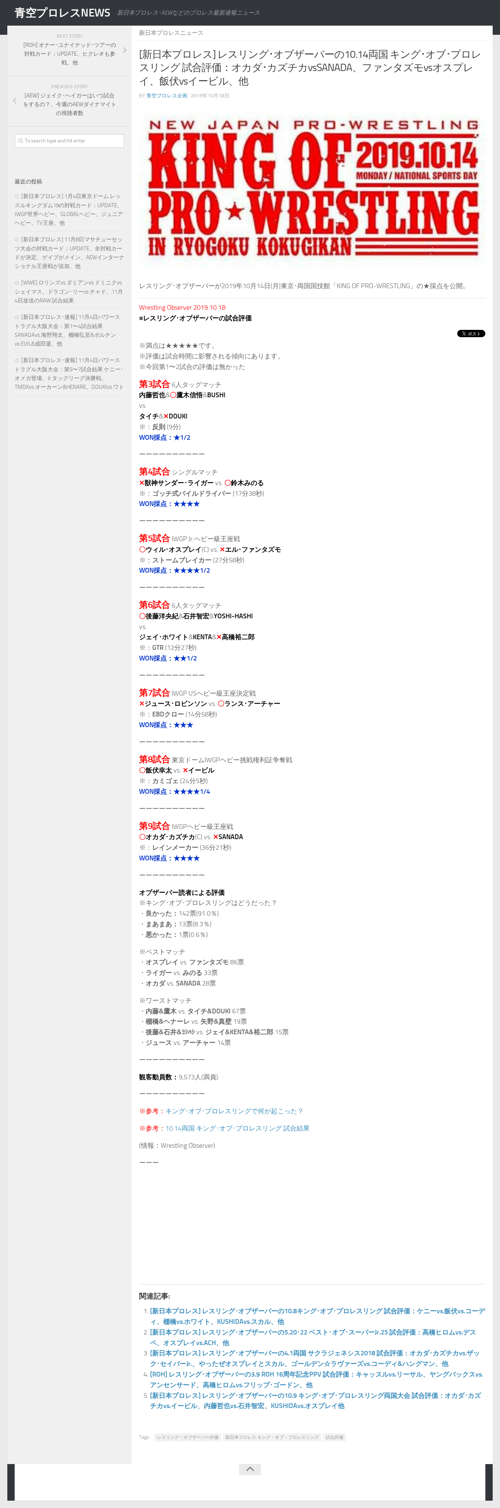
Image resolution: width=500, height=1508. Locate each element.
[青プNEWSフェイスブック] (473, 1484)
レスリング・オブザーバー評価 (188, 1437)
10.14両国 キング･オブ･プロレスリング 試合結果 (237, 1128)
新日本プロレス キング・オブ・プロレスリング (272, 1437)
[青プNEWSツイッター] (458, 1484)
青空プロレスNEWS (62, 12)
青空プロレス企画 (166, 96)
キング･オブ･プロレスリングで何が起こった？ (234, 1111)
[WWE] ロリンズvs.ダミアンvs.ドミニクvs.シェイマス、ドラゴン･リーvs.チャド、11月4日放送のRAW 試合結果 (69, 291)
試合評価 (334, 1437)
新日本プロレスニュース (171, 32)
